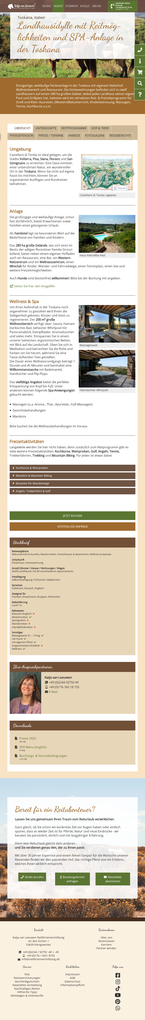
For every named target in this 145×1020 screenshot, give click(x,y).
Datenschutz (72, 981)
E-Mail (53, 692)
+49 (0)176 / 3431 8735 (41, 955)
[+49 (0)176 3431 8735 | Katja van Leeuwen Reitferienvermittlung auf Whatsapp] (118, 1008)
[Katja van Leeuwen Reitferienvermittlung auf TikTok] (118, 988)
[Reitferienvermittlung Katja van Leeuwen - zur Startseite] (21, 6)
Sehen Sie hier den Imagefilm (34, 286)
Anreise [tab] (74, 135)
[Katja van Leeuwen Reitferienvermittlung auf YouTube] (118, 995)
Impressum (72, 974)
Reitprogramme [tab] (73, 128)
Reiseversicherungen (27, 978)
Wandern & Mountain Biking (34, 475)
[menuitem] (47, 6)
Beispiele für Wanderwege (32, 483)
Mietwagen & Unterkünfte (27, 995)
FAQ (27, 974)
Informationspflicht (72, 985)
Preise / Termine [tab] (51, 135)
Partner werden (106, 948)
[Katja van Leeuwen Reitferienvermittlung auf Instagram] (118, 982)
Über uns (106, 937)
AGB (72, 978)
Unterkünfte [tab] (45, 128)
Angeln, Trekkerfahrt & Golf (33, 491)
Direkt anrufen (34, 877)
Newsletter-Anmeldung (27, 985)
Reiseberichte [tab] (120, 135)
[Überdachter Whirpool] (107, 369)
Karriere (106, 944)
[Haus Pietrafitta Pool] (107, 234)
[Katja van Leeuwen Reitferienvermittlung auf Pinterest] (118, 1002)
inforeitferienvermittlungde (41, 959)
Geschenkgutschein (27, 981)
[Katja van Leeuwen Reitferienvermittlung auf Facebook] (118, 975)
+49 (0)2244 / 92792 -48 (37, 952)
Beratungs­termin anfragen (74, 879)
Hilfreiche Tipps (27, 992)
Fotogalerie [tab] (95, 135)
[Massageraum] (107, 324)
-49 (57, 952)
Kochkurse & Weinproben (32, 468)
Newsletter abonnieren (113, 879)
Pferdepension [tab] (22, 135)
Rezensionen (106, 941)
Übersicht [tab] (22, 128)
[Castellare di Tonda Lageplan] (107, 173)
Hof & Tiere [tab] (100, 128)
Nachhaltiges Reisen (27, 988)
